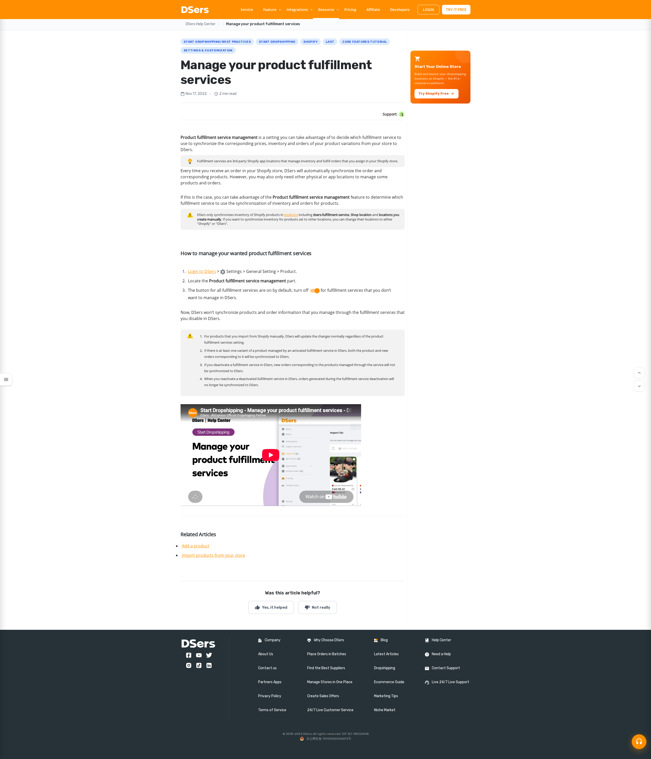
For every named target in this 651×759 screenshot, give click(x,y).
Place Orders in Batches (326, 654)
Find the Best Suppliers (326, 668)
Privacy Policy (269, 696)
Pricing (350, 9)
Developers (400, 9)
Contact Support (446, 668)
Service (247, 9)
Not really (317, 607)
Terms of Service (272, 710)
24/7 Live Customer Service (330, 710)
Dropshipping (384, 668)
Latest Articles (386, 654)
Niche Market (384, 710)
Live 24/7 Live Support (450, 682)
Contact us (267, 668)
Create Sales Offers (323, 696)
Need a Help (441, 654)
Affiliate (373, 9)
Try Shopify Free (436, 94)
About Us (265, 654)
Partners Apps (270, 682)
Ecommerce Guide (389, 682)
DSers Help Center (200, 24)
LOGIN (428, 9)
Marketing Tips (386, 696)
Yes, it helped (271, 607)
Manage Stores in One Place (329, 682)
